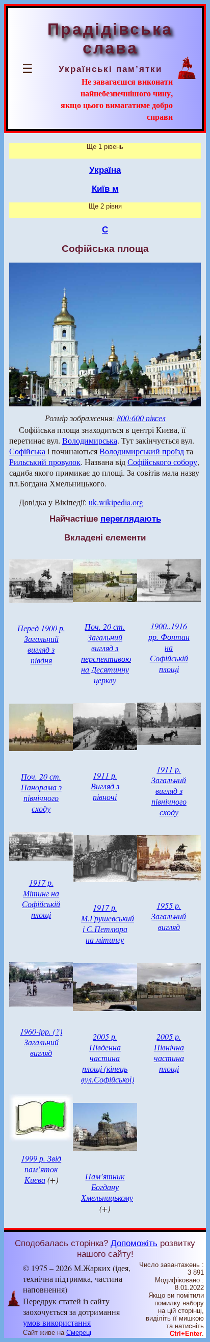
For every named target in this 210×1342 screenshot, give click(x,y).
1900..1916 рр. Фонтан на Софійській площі (169, 647)
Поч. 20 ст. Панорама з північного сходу (41, 792)
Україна (105, 170)
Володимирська (89, 440)
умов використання (57, 1322)
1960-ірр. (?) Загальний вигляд (41, 1042)
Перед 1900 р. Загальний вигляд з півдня (41, 644)
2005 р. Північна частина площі (169, 1052)
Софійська (27, 451)
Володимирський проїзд (141, 451)
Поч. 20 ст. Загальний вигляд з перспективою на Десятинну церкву (106, 653)
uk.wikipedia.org (116, 502)
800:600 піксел (141, 417)
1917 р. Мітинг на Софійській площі (41, 898)
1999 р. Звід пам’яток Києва (41, 1169)
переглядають (130, 518)
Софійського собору (162, 461)
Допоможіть (134, 1243)
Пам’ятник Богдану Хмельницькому (107, 1187)
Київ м (105, 189)
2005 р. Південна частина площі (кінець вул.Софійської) (107, 1058)
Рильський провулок (45, 461)
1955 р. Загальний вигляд (168, 916)
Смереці (78, 1332)
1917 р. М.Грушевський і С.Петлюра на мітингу (107, 923)
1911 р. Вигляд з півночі (105, 786)
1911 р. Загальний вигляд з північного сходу (169, 790)
